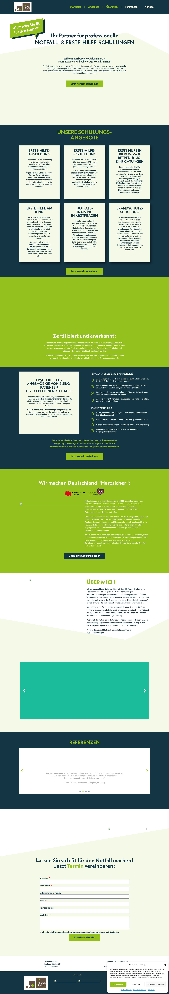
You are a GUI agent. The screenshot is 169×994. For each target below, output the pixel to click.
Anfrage (149, 6)
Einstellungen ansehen (155, 984)
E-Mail (43, 900)
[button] (164, 965)
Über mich (112, 6)
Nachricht (44, 915)
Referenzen (131, 6)
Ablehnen (136, 984)
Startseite (75, 6)
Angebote (93, 6)
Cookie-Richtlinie (126, 990)
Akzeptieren (118, 984)
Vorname (44, 878)
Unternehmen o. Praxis (50, 893)
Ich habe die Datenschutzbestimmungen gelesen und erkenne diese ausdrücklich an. (80, 932)
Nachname (45, 886)
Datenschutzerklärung (139, 990)
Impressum (151, 990)
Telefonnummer (47, 908)
